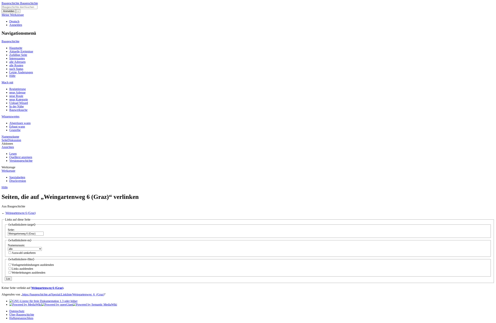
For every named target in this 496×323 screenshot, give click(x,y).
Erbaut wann (17, 126)
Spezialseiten (17, 177)
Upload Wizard (18, 103)
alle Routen (16, 65)
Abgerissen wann (20, 123)
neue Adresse (17, 92)
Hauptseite (15, 48)
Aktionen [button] (7, 143)
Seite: (11, 229)
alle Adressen (17, 62)
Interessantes (17, 58)
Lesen (13, 153)
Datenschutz (16, 311)
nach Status (16, 68)
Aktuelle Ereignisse (21, 51)
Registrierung (17, 89)
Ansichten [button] (8, 147)
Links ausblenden (22, 268)
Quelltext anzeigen (20, 157)
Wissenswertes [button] (10, 116)
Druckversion (17, 180)
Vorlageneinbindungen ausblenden (33, 264)
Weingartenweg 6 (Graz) (20, 213)
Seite (5, 140)
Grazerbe (15, 130)
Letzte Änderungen (21, 72)
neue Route (16, 96)
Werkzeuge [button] (8, 167)
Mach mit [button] (7, 82)
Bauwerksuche (18, 110)
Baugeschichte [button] (10, 41)
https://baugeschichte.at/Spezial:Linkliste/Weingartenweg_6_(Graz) (63, 294)
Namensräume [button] (10, 136)
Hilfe (12, 75)
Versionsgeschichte (21, 160)
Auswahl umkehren (24, 252)
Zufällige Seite (18, 55)
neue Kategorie (18, 99)
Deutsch (14, 21)
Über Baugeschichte (21, 314)
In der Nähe (16, 106)
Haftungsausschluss (21, 318)
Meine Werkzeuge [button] (13, 14)
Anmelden (8, 11)
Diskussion (14, 140)
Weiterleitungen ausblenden (28, 272)
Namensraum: (16, 245)
